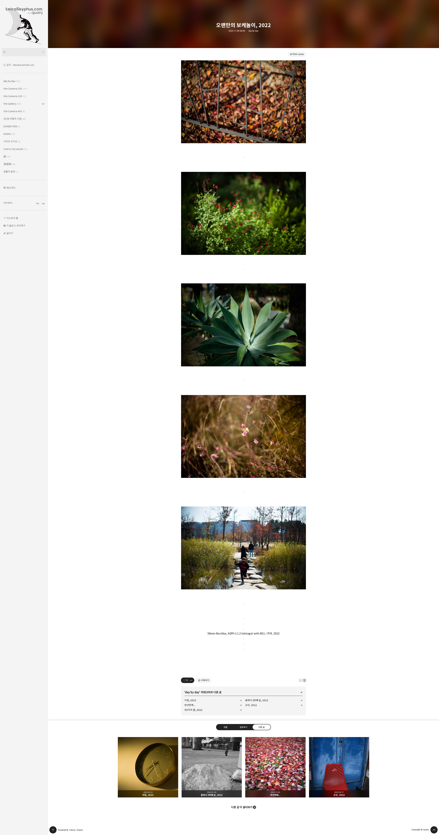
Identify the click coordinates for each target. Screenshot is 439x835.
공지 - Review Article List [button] (20, 65)
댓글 (225, 727)
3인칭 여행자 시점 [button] (14, 118)
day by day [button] (12, 81)
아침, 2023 (190, 700)
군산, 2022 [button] (339, 767)
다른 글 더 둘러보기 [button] (241, 807)
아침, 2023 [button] (148, 767)
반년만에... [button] (275, 767)
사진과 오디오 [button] (11, 141)
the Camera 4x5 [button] (14, 111)
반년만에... (190, 705)
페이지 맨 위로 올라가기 (434, 830)
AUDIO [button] (9, 134)
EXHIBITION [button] (11, 126)
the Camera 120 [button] (14, 96)
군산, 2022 (251, 705)
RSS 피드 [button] (11, 187)
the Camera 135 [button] (15, 88)
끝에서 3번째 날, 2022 (256, 700)
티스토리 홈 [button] (12, 218)
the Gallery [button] (12, 103)
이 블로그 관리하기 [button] (16, 225)
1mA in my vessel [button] (15, 149)
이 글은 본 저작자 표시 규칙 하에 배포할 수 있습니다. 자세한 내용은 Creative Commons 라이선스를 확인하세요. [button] (302, 680)
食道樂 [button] (9, 164)
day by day (253, 31)
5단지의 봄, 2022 (194, 709)
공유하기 (243, 727)
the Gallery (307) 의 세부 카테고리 (43, 104)
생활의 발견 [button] (10, 171)
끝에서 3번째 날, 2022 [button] (212, 767)
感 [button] (6, 156)
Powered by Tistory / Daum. (70, 830)
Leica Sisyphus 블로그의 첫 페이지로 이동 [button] (24, 24)
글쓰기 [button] (10, 233)
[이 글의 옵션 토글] (191, 680)
